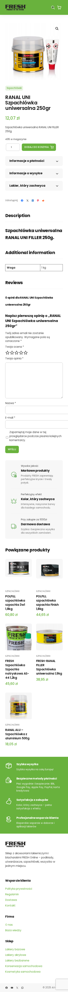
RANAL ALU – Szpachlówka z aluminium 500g (17, 734)
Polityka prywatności (18, 889)
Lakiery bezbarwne (17, 960)
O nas (9, 925)
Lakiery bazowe (15, 949)
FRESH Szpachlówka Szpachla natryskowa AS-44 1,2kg (17, 669)
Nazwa (10, 403)
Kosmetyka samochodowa (22, 971)
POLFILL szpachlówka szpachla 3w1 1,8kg (15, 602)
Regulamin (12, 894)
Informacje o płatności (26, 161)
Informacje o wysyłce (25, 173)
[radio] (7, 353)
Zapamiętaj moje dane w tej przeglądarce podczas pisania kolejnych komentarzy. (35, 436)
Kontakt (10, 905)
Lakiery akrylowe (15, 955)
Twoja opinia (14, 358)
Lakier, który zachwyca (27, 186)
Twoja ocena (14, 347)
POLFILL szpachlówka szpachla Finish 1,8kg (47, 602)
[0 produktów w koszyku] (59, 7)
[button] (57, 28)
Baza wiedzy (13, 930)
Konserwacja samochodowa (23, 966)
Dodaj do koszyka (36, 147)
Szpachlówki (14, 88)
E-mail (10, 417)
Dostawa (11, 900)
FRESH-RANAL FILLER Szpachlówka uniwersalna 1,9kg (49, 667)
